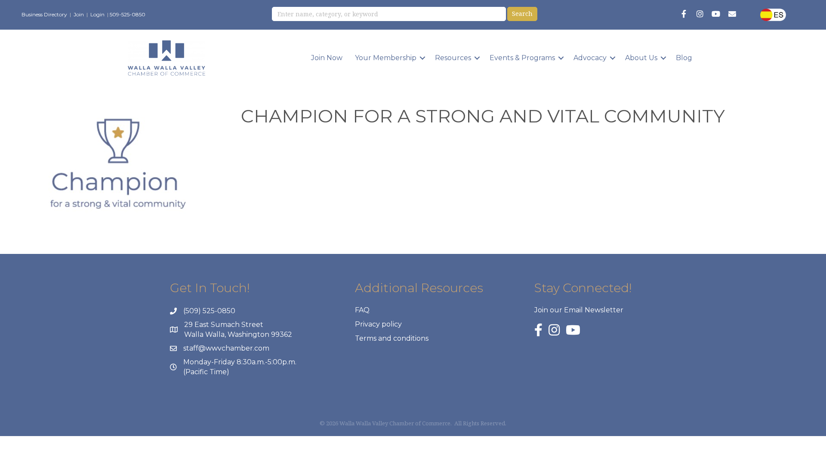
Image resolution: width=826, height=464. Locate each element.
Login (97, 14)
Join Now (326, 58)
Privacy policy (378, 324)
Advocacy (590, 58)
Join (79, 14)
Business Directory (44, 14)
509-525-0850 (127, 14)
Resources (453, 58)
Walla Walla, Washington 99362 (238, 334)
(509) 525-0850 (209, 311)
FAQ (362, 310)
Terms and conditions (391, 338)
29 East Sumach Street (223, 325)
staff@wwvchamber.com (226, 348)
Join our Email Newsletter (578, 310)
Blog (684, 58)
